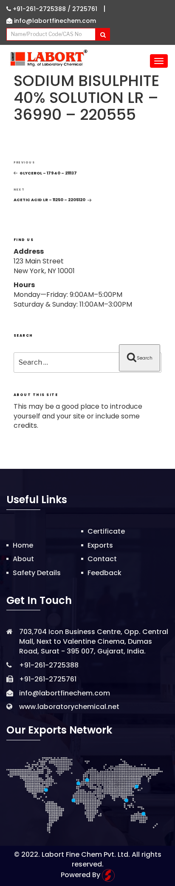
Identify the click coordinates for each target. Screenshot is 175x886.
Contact (102, 559)
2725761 (84, 9)
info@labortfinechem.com (54, 21)
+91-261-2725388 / (41, 9)
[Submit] (102, 34)
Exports (100, 545)
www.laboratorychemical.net (69, 707)
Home (23, 545)
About (23, 559)
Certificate (106, 531)
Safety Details (37, 573)
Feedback (104, 573)
